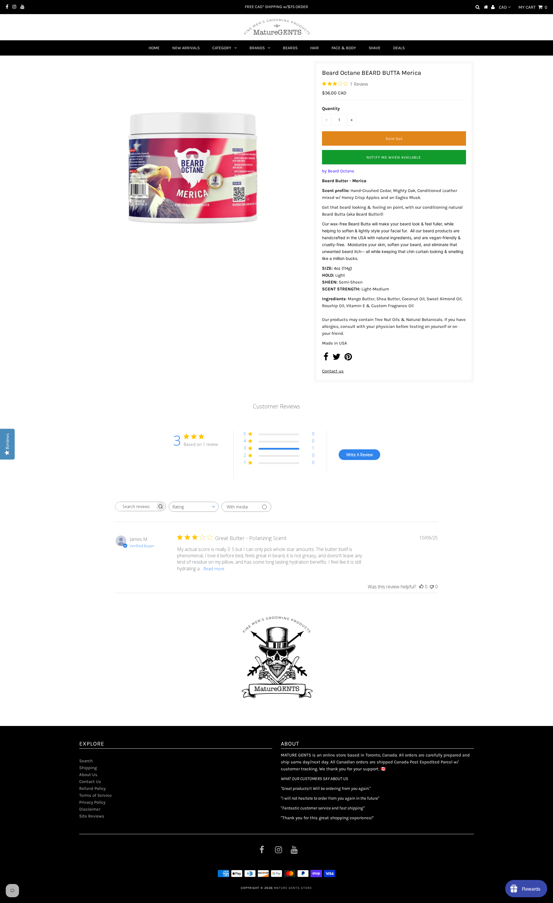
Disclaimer (89, 809)
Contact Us (90, 781)
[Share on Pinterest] (348, 358)
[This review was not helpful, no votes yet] (432, 586)
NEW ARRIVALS (186, 47)
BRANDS (257, 47)
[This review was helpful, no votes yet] (421, 586)
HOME (154, 47)
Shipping (88, 767)
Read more (214, 568)
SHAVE (374, 47)
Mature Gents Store (293, 888)
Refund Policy (92, 788)
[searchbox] (135, 506)
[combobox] (194, 507)
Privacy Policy (92, 802)
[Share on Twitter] (336, 358)
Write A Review (359, 454)
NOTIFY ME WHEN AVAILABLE (393, 157)
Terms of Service (95, 795)
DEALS (399, 47)
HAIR (314, 47)
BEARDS (290, 47)
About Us (88, 774)
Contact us (333, 371)
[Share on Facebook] (325, 358)
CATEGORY (221, 47)
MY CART (532, 7)
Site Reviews (91, 816)
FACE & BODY (344, 47)
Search (86, 760)
